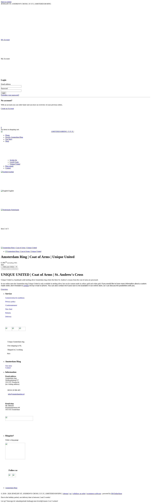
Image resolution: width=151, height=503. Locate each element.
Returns (8, 313)
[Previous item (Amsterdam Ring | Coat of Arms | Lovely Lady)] (75, 219)
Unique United (15, 164)
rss (70, 494)
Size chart (8, 309)
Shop (7, 141)
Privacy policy (10, 302)
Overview (4, 289)
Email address (6, 84)
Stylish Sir (13, 160)
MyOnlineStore (116, 494)
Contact (8, 168)
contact (26, 286)
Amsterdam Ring (11, 488)
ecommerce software (94, 494)
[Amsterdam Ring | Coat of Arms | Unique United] (19, 248)
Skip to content (6, 2)
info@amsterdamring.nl (16, 394)
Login (3, 93)
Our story (8, 366)
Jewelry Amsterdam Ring (14, 137)
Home (7, 135)
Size (2, 265)
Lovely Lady (14, 162)
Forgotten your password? (10, 95)
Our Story (8, 139)
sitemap (65, 494)
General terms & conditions (14, 298)
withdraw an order (79, 494)
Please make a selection (10, 269)
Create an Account (7, 108)
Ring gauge (9, 166)
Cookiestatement (11, 305)
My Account (5, 40)
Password (4, 88)
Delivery (8, 317)
